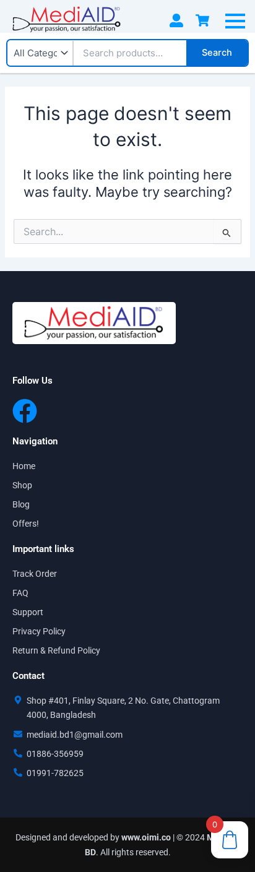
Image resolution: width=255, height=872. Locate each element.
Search (217, 52)
